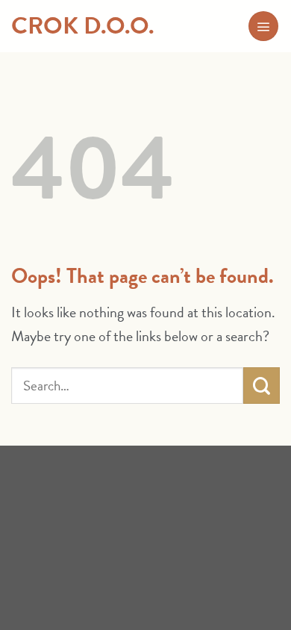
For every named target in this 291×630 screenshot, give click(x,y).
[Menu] (263, 26)
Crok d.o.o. (82, 26)
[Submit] (261, 385)
